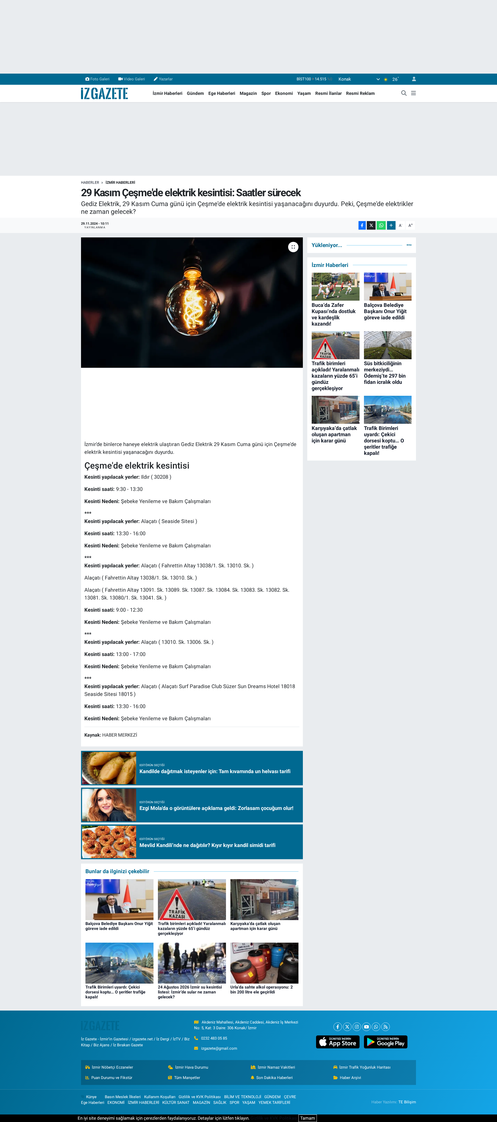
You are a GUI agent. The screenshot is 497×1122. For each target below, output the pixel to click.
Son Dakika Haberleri (274, 1077)
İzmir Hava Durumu (191, 1067)
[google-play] (385, 1041)
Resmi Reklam (360, 93)
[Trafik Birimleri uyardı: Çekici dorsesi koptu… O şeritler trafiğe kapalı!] (119, 962)
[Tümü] (409, 245)
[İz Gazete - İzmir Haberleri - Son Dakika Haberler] (105, 93)
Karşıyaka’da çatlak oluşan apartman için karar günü (255, 926)
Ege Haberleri (221, 93)
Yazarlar (166, 79)
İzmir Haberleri (167, 93)
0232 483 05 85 (214, 1038)
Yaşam (304, 93)
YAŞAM (248, 1102)
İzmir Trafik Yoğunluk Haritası (365, 1067)
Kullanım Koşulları (160, 1097)
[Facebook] (337, 1026)
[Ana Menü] (413, 93)
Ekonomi (284, 93)
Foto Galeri (99, 79)
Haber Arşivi (350, 1077)
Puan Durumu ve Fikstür (111, 1077)
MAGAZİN (201, 1102)
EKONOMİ (116, 1102)
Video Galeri (134, 79)
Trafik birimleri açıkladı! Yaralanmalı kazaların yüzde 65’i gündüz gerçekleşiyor (192, 928)
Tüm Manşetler (187, 1077)
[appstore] (338, 1041)
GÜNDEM (272, 1097)
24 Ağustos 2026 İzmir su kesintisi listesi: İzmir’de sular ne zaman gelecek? (190, 992)
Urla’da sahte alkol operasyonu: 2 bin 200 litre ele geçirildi (261, 989)
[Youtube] (366, 1026)
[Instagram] (357, 1026)
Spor (266, 93)
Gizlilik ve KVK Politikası (200, 1097)
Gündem (195, 93)
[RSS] (385, 1026)
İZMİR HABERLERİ (120, 182)
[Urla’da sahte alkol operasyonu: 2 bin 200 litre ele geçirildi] (264, 962)
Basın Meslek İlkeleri (123, 1097)
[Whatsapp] (376, 1026)
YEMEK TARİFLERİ (274, 1102)
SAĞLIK (219, 1102)
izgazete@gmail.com (219, 1048)
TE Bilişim (407, 1102)
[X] (347, 1026)
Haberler (90, 182)
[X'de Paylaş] (371, 225)
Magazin (248, 93)
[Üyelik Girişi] (412, 79)
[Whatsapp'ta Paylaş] (381, 225)
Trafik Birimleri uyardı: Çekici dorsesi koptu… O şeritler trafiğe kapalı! (115, 992)
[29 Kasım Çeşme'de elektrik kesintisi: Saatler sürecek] (192, 302)
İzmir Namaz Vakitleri (276, 1067)
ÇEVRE (290, 1097)
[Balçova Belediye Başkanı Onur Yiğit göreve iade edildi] (119, 899)
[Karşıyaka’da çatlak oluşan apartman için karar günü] (264, 899)
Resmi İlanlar (328, 93)
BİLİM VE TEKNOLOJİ (242, 1097)
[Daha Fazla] (391, 225)
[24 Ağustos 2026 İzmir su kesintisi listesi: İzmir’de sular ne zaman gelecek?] (192, 962)
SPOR (234, 1102)
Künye (91, 1097)
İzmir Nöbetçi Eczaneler (112, 1067)
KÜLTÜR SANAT (175, 1102)
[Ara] (404, 93)
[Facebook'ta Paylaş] (362, 225)
